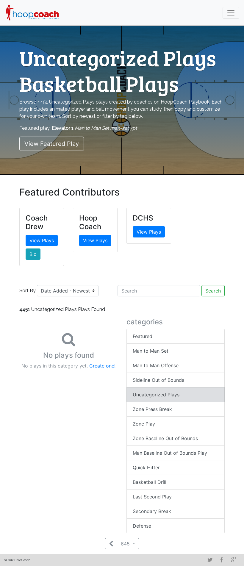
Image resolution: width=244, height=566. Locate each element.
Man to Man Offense (156, 365)
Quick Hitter (146, 467)
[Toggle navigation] (231, 13)
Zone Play (144, 424)
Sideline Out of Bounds (158, 380)
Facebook (222, 560)
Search (213, 291)
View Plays (41, 240)
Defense (142, 526)
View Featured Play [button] (51, 143)
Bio (33, 254)
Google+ (234, 560)
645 (126, 544)
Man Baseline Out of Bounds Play (170, 453)
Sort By (27, 290)
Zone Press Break (152, 409)
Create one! (102, 366)
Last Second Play (152, 497)
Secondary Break (152, 511)
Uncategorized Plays (156, 395)
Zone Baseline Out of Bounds (165, 438)
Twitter (210, 560)
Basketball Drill (149, 482)
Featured (142, 336)
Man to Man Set (150, 351)
